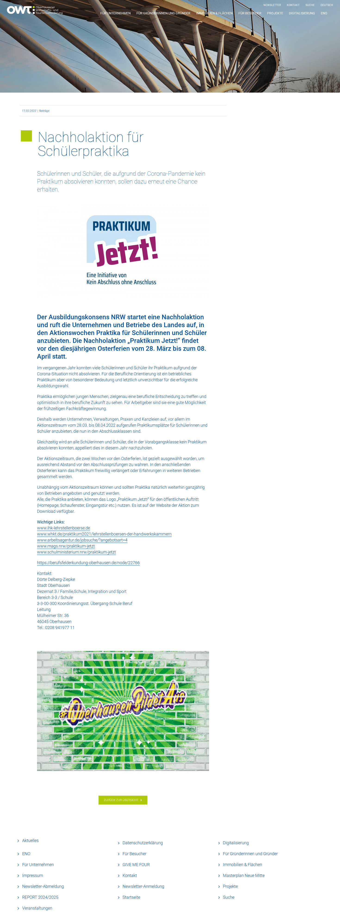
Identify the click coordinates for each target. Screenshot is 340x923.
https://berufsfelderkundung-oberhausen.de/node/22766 (88, 562)
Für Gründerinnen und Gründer (250, 853)
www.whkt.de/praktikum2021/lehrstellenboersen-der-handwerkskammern (104, 534)
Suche (228, 897)
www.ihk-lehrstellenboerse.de (63, 528)
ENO (26, 853)
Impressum (32, 875)
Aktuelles (30, 840)
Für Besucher (134, 853)
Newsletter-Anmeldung (143, 886)
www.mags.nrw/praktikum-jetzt (66, 546)
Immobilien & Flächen (242, 864)
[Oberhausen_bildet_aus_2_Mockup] (123, 711)
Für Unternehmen (38, 864)
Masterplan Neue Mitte (244, 875)
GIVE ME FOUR (136, 864)
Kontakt (130, 875)
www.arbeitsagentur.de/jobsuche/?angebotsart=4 (82, 540)
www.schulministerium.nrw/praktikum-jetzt (76, 552)
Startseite (131, 897)
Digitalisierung (236, 842)
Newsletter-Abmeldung (43, 886)
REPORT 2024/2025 (40, 897)
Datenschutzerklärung (143, 842)
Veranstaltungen (37, 908)
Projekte (230, 886)
